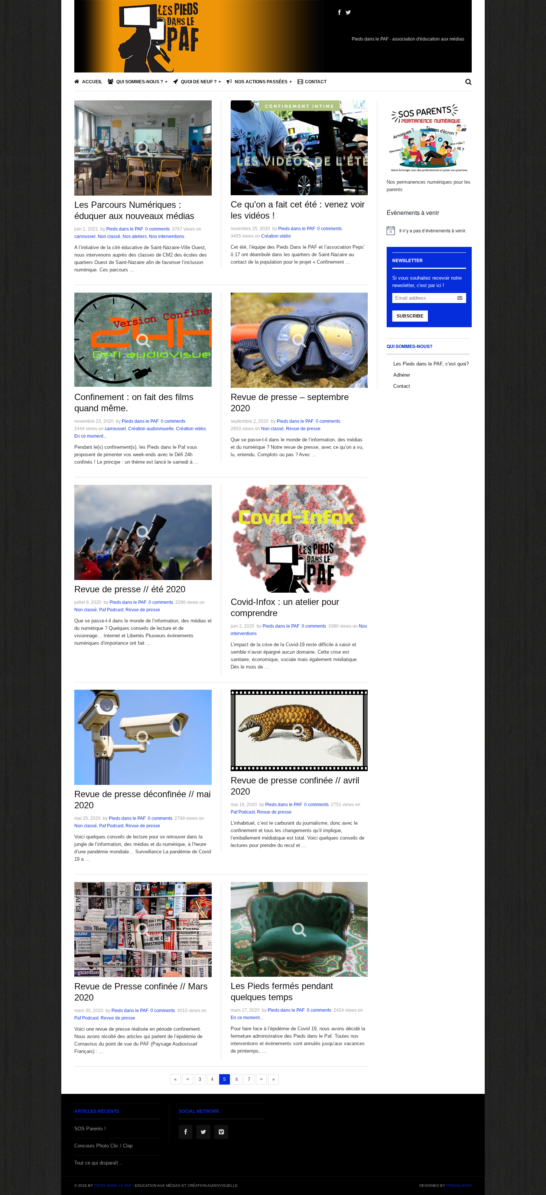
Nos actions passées (260, 81)
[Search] (468, 82)
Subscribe (410, 316)
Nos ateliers (135, 236)
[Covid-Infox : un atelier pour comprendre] (299, 539)
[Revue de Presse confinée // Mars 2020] (143, 929)
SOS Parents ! (90, 1128)
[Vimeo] (221, 1132)
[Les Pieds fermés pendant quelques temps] (299, 929)
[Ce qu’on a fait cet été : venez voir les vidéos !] (299, 147)
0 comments (157, 229)
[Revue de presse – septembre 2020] (299, 340)
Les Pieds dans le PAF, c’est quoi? (431, 364)
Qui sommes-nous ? (139, 81)
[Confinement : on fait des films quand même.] (143, 340)
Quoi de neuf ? (198, 81)
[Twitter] (348, 13)
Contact (315, 81)
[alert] (429, 230)
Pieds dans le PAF (124, 229)
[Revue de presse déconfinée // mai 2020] (143, 737)
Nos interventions (166, 236)
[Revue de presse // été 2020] (143, 532)
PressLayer (459, 1185)
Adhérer (401, 375)
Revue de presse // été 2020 (129, 589)
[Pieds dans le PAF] (202, 59)
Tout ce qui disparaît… (98, 1163)
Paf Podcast (111, 609)
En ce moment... (90, 436)
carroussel (84, 236)
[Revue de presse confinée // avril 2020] (299, 731)
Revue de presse (303, 428)
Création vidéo (276, 236)
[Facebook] (339, 13)
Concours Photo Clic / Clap (103, 1146)
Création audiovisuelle (151, 428)
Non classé (109, 236)
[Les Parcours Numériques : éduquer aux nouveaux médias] (143, 148)
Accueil (91, 81)
